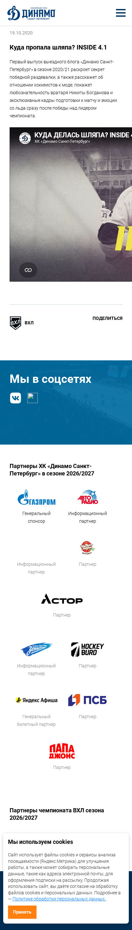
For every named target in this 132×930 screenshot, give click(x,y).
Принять (22, 912)
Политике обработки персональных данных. (59, 898)
